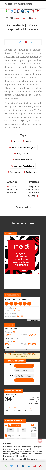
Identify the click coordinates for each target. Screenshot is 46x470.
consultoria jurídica (24, 159)
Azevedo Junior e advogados (24, 147)
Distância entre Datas (14, 421)
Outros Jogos (33, 320)
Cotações (9, 325)
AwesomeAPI (15, 350)
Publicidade (10, 233)
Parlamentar (31, 172)
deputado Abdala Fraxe (24, 166)
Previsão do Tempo (13, 391)
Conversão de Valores (14, 361)
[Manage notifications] (40, 441)
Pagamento (15, 172)
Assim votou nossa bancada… (13, 189)
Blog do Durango (24, 153)
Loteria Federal (12, 295)
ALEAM (17, 141)
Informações (23, 223)
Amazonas (30, 141)
